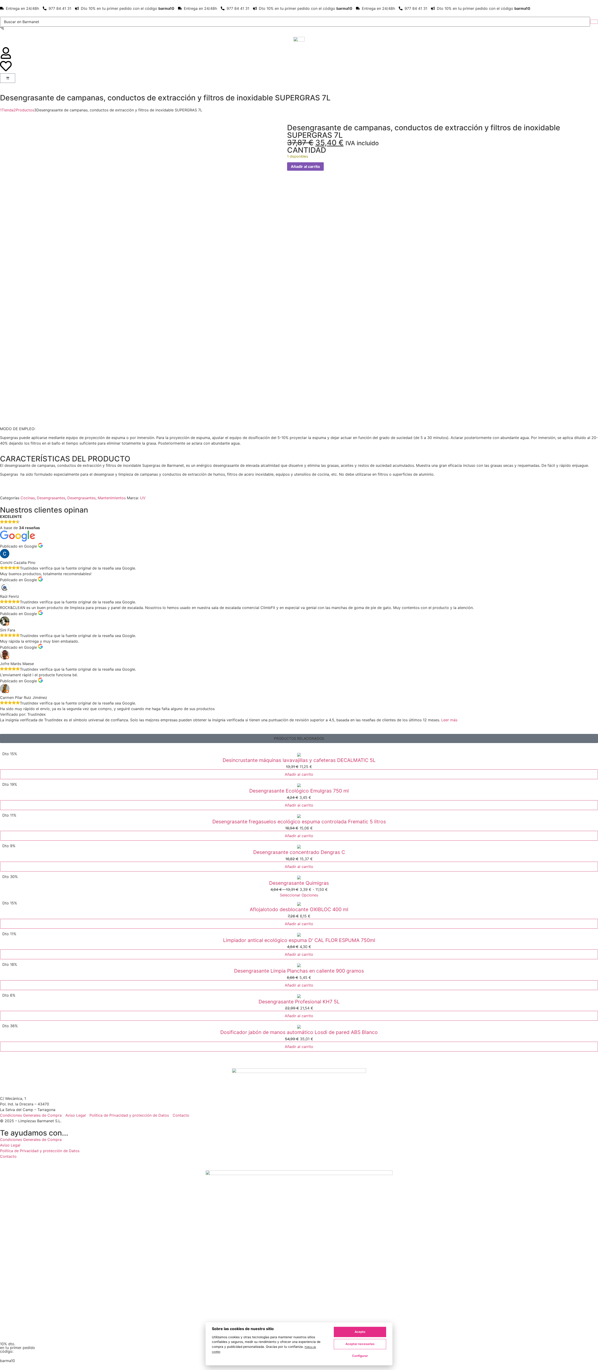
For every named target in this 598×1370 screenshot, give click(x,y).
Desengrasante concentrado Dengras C (299, 852)
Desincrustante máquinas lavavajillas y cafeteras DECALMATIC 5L (299, 760)
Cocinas (28, 498)
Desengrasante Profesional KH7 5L (299, 1002)
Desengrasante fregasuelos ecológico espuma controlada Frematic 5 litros (299, 822)
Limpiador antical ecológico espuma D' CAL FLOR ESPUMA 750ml (299, 940)
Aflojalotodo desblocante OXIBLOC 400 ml (299, 909)
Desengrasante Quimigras (299, 883)
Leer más (449, 720)
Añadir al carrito (305, 166)
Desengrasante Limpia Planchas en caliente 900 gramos (299, 971)
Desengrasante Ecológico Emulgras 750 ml (299, 791)
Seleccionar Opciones (299, 895)
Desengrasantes (51, 498)
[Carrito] (7, 78)
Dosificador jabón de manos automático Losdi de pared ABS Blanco (299, 1032)
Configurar (360, 1356)
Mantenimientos (112, 498)
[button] (299, 738)
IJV (143, 498)
